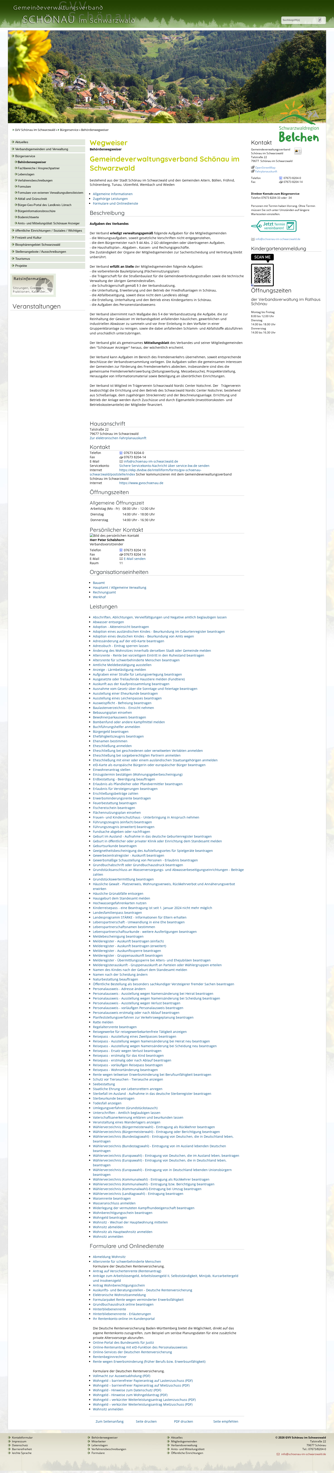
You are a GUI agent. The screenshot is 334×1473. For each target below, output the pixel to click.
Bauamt (99, 583)
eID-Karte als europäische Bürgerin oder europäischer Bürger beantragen (149, 765)
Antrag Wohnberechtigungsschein (119, 1285)
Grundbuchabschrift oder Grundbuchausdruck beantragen (138, 865)
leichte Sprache (22, 1453)
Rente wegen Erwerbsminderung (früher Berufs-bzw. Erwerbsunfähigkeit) (149, 1361)
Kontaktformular (22, 1437)
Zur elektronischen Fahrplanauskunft (118, 438)
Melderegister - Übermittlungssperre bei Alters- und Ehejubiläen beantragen (152, 960)
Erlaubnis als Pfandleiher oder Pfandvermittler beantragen (138, 784)
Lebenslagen (26, 174)
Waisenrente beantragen (112, 1198)
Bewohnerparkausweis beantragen (119, 717)
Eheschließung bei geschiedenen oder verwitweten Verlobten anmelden (148, 750)
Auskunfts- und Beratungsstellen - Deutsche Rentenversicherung (142, 1290)
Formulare (24, 186)
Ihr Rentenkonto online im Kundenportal (124, 1318)
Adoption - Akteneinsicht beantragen (121, 627)
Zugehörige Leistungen (110, 198)
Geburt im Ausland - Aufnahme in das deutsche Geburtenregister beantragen (152, 836)
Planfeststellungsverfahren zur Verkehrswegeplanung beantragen (143, 1017)
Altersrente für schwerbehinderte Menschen (127, 1261)
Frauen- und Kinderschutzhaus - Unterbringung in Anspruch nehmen (146, 817)
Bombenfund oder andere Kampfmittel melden (129, 722)
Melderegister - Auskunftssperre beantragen (127, 951)
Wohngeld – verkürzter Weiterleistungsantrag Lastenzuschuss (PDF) (144, 1399)
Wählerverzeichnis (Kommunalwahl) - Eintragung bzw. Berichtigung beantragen (153, 1184)
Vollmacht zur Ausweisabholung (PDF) (121, 1376)
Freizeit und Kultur (28, 237)
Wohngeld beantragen (110, 1217)
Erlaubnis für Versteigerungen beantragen (125, 789)
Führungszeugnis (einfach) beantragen (122, 822)
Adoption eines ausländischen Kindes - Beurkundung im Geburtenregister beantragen (159, 631)
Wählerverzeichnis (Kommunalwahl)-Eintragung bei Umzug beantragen (147, 1189)
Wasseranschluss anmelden (114, 1203)
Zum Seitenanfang (110, 1421)
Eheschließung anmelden (112, 746)
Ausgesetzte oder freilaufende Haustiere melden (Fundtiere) (139, 679)
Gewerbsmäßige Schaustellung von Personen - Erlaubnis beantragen (145, 860)
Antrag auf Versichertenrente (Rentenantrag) (127, 1271)
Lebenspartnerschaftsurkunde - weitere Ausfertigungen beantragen (145, 931)
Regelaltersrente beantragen (115, 1027)
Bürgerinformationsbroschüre (36, 211)
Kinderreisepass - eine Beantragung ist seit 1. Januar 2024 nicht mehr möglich (152, 908)
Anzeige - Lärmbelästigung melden (119, 669)
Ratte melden (103, 1022)
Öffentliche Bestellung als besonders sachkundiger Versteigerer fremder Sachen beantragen (163, 984)
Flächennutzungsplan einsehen (117, 812)
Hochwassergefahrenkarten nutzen (120, 903)
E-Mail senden (135, 558)
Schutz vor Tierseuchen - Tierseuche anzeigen (128, 1079)
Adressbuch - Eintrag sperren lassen (121, 646)
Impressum (19, 1441)
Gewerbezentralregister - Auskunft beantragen (128, 855)
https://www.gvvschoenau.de (141, 483)
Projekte (21, 265)
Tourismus (22, 258)
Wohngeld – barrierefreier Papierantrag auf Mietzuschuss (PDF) (141, 1385)
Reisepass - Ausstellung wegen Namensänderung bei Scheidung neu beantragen (155, 1046)
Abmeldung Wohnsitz (109, 1257)
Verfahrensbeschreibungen (35, 180)
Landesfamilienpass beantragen (117, 912)
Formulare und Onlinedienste (115, 203)
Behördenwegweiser (32, 162)
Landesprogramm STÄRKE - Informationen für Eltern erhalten (140, 917)
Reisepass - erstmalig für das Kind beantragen (128, 1055)
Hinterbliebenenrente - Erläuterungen (122, 1314)
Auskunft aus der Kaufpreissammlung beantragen (131, 684)
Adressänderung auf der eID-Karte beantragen (128, 641)
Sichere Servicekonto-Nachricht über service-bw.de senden (164, 465)
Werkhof (99, 597)
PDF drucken (183, 1421)
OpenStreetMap (265, 167)
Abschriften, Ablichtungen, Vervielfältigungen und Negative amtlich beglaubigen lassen (160, 617)
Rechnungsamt (104, 592)
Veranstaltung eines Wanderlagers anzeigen (126, 1122)
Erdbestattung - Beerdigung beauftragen (124, 779)
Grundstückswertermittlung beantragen (123, 879)
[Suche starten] (320, 19)
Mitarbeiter (99, 1441)
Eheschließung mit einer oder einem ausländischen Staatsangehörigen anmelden (155, 760)
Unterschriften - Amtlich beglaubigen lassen (126, 1112)
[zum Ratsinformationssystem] (33, 296)
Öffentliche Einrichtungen (187, 1453)
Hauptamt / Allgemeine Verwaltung (119, 587)
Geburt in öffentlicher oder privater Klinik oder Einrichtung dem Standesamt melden (157, 841)
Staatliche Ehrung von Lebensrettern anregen (127, 1089)
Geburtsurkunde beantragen (115, 846)
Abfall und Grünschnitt (32, 199)
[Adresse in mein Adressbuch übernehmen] (299, 154)
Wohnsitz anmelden (108, 1236)
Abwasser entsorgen (108, 622)
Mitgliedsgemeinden (184, 1441)
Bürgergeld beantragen (111, 731)
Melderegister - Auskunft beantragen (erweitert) (129, 946)
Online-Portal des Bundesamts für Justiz (123, 1342)
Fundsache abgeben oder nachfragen (121, 831)
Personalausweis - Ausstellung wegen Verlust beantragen (136, 1003)
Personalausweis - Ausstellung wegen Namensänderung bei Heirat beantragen (153, 993)
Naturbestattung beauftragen (115, 979)
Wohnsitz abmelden (108, 1227)
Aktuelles (21, 142)
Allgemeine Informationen (113, 194)
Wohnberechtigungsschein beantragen (122, 1213)
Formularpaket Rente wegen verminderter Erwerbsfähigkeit (138, 1299)
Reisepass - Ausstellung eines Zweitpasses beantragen (134, 1036)
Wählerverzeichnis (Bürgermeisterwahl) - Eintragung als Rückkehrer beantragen (154, 1127)
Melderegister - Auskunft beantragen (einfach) (128, 941)
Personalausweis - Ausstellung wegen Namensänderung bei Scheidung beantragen (156, 998)
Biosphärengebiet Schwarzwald (37, 244)
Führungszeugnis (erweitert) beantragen (124, 827)
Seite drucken (146, 1421)
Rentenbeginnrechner (110, 1357)
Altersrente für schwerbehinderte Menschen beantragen (136, 660)
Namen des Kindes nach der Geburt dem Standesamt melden (140, 970)
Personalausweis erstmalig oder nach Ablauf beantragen (136, 1012)
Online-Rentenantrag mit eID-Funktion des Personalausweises (140, 1347)
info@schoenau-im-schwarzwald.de (151, 461)
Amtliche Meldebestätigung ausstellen (122, 665)
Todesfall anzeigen (107, 1103)
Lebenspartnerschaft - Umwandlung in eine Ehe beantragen (139, 922)
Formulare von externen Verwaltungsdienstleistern (50, 192)
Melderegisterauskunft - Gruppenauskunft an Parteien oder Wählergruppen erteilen (157, 965)
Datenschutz (20, 1445)
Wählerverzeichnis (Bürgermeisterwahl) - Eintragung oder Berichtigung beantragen (156, 1132)
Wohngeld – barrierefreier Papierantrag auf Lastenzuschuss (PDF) (143, 1380)
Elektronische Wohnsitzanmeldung (119, 1295)
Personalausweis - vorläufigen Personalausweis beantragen (138, 1008)
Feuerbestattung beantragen (115, 803)
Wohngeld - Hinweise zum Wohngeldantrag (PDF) (130, 1395)
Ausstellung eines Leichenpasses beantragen (127, 698)
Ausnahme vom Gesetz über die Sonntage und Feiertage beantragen (145, 688)
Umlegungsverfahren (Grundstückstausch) (125, 1108)
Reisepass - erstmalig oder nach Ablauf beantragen (132, 1060)
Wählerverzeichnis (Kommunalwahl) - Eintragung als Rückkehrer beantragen (151, 1179)
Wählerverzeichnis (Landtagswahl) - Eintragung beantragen (138, 1193)
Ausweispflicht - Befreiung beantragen (122, 703)
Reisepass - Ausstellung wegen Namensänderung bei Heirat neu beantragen (151, 1041)
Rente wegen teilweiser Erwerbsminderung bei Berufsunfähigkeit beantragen (152, 1074)
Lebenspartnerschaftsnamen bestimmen (124, 927)
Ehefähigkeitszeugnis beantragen (118, 736)
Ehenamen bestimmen (110, 741)
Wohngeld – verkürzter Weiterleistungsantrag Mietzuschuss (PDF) (142, 1404)
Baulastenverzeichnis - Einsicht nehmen (123, 708)
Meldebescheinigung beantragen (118, 936)
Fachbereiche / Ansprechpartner (39, 168)
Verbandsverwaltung (184, 1445)
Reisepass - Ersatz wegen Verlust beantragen (127, 1051)
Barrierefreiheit (22, 1449)
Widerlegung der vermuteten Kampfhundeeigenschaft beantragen (143, 1208)
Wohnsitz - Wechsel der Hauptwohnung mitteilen (130, 1222)
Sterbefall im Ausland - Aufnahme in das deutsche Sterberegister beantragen (152, 1093)
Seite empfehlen (225, 1421)
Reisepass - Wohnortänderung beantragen (125, 1070)
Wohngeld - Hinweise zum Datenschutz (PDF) (127, 1390)
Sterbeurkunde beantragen (114, 1098)
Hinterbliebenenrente (109, 1309)
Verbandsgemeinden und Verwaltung (41, 149)
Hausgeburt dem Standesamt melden (121, 898)
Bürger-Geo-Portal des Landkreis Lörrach (44, 205)
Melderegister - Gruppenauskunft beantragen (128, 955)
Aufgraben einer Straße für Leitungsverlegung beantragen (137, 674)
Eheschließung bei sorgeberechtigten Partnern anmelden (137, 755)
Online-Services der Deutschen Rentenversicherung (132, 1352)
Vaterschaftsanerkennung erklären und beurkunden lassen (138, 1117)
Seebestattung (104, 1084)
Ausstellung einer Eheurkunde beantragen (125, 693)
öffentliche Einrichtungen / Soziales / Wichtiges (48, 230)
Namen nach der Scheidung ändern (120, 974)
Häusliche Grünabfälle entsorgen (118, 893)
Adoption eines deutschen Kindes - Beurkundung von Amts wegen (143, 636)
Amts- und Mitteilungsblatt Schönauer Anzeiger (49, 223)
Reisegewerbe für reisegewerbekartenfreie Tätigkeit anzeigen (140, 1031)
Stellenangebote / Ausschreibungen (40, 251)
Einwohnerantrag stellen (111, 769)
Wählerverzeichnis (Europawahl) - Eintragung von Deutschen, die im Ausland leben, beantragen (166, 1155)
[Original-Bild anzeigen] (262, 285)
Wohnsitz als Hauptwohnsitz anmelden (122, 1232)
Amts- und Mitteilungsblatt (187, 1449)
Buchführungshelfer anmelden (116, 727)
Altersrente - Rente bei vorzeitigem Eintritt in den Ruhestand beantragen (148, 655)
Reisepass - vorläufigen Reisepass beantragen (128, 1065)
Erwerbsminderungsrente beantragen (122, 798)
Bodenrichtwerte (28, 217)
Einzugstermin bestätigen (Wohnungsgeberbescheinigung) (137, 774)
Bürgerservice (69, 130)
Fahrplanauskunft (266, 171)
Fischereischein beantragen (114, 808)
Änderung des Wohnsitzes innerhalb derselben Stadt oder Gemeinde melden (152, 650)
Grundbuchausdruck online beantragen (123, 1304)
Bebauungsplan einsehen (112, 712)
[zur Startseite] (73, 26)
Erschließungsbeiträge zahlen (115, 793)
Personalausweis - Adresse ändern (119, 989)
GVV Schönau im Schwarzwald (35, 130)
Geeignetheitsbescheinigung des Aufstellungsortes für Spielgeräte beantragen (153, 850)
